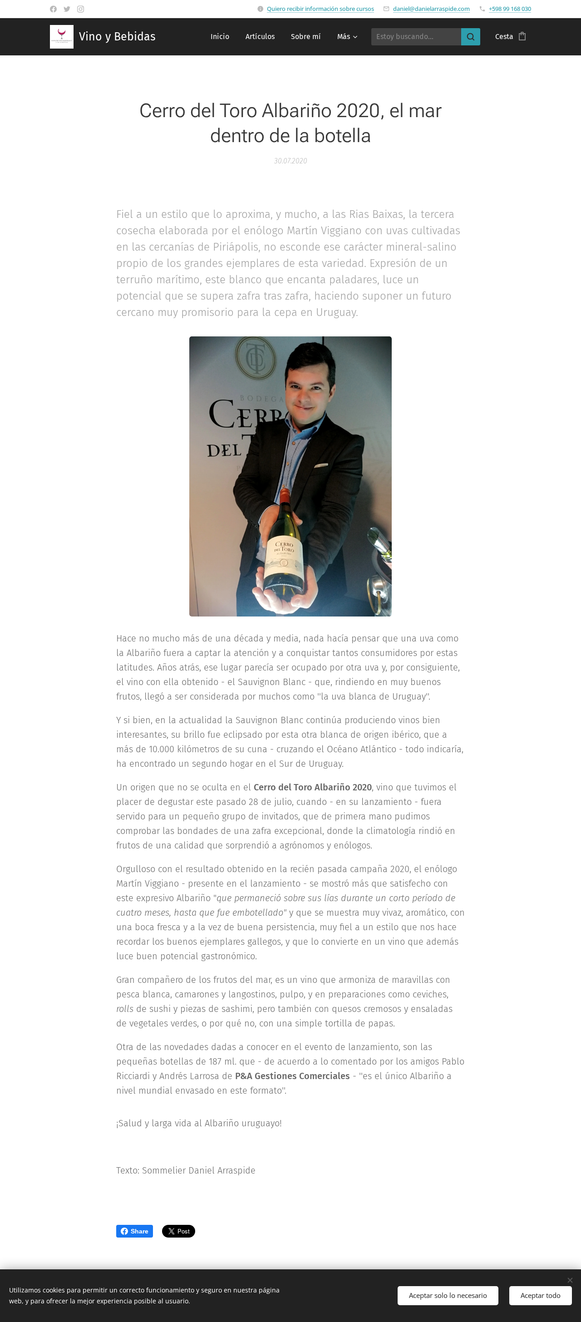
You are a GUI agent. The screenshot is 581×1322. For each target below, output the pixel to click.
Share (139, 1231)
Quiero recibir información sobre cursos (320, 9)
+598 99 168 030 (510, 9)
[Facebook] (53, 9)
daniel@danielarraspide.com (431, 9)
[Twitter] (67, 9)
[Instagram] (80, 9)
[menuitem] (219, 36)
